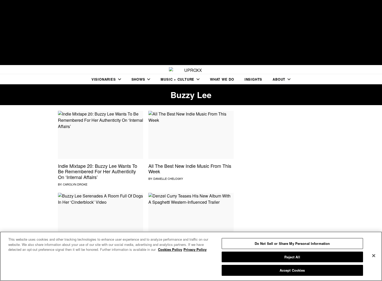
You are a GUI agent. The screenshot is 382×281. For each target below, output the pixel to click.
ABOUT (279, 79)
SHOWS (138, 79)
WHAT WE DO (222, 79)
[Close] (373, 255)
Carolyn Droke (75, 184)
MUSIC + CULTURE (177, 79)
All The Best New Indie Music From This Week (189, 168)
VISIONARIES (103, 79)
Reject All (292, 256)
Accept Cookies (292, 270)
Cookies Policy (170, 249)
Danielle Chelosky (168, 178)
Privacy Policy (195, 249)
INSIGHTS (253, 79)
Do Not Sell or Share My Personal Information (292, 243)
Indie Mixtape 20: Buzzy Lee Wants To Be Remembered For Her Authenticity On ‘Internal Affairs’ (97, 171)
